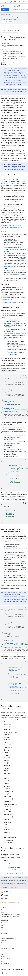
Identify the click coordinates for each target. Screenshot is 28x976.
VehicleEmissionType (9, 323)
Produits (8, 26)
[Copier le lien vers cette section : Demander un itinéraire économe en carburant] (20, 310)
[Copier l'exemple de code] (26, 375)
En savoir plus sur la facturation (9, 302)
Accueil (2, 26)
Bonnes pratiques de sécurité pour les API (10, 914)
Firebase (3, 956)
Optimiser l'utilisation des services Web (10, 916)
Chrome (3, 954)
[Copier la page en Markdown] (17, 39)
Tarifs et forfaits (5, 936)
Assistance (3, 940)
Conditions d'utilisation (6, 942)
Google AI (3, 961)
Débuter (5, 9)
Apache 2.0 (23, 880)
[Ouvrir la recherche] (19, 2)
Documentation (6, 27)
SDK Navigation (11, 352)
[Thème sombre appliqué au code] (23, 375)
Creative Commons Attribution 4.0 (13, 879)
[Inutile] (18, 31)
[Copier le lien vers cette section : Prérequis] (9, 232)
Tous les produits (5, 963)
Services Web (4, 929)
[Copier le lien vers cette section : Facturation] (10, 284)
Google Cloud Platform (6, 958)
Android (3, 922)
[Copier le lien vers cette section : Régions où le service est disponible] (10, 708)
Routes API (16, 6)
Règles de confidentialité (18, 969)
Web (2, 927)
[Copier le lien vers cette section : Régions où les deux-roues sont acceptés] (9, 850)
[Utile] (16, 31)
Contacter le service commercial (8, 938)
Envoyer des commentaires (9, 33)
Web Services (5, 6)
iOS (2, 925)
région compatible (8, 266)
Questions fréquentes (6, 909)
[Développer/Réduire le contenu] (10, 43)
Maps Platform (15, 2)
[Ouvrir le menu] (2, 1)
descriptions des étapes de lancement (13, 84)
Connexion (23, 1)
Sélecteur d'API (4, 912)
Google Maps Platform (16, 26)
